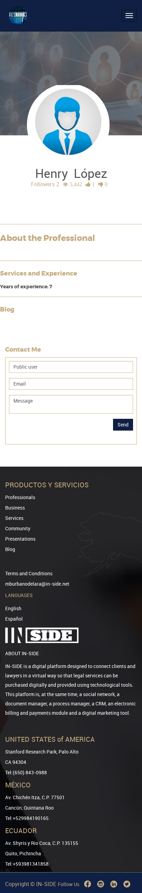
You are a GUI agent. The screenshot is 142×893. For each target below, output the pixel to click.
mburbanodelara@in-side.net (37, 583)
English (13, 608)
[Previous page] (127, 862)
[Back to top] (127, 852)
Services (14, 518)
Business (15, 507)
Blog (10, 549)
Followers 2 (45, 184)
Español (14, 618)
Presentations (20, 538)
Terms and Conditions (28, 573)
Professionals (20, 497)
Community (17, 528)
